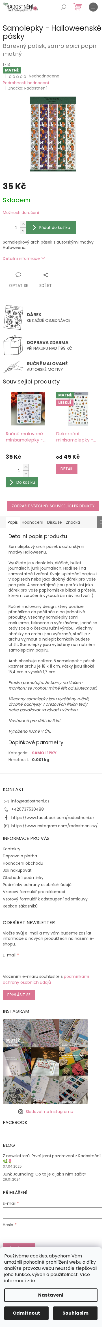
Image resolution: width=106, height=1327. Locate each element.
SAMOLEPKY (44, 753)
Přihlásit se (19, 995)
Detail (66, 469)
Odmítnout (26, 1313)
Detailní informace (21, 258)
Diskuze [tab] (54, 522)
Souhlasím (75, 1313)
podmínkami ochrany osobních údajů (46, 979)
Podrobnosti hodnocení (26, 83)
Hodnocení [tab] (32, 522)
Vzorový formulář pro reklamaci (34, 892)
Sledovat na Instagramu (49, 1111)
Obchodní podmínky (23, 877)
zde (31, 1280)
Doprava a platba (20, 856)
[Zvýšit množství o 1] (23, 224)
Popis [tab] (13, 522)
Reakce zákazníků (20, 906)
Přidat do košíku (54, 227)
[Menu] (93, 7)
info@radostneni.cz (30, 801)
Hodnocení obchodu (23, 863)
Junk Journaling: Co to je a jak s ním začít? (44, 1174)
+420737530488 (27, 809)
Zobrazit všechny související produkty (53, 506)
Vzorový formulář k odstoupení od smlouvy (45, 899)
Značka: (27, 88)
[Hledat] (63, 7)
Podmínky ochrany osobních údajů (37, 884)
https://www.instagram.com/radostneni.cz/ (54, 826)
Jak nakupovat (17, 870)
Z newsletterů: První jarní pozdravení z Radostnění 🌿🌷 (52, 1158)
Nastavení (51, 1295)
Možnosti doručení (21, 212)
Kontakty (11, 849)
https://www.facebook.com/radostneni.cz (52, 817)
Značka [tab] (73, 522)
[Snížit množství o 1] (23, 231)
